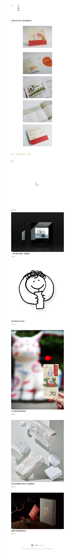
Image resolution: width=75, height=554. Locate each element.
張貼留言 (13, 414)
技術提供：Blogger (39, 545)
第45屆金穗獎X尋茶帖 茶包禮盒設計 (23, 484)
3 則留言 (13, 324)
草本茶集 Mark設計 (18, 321)
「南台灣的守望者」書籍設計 (20, 253)
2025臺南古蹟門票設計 (18, 411)
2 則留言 (13, 256)
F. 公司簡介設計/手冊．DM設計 (22, 154)
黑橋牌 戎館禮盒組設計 (18, 531)
